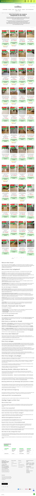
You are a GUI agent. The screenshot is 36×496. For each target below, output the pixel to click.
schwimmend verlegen (17, 343)
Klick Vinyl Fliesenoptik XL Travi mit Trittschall (30, 154)
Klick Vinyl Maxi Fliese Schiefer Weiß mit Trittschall (5, 116)
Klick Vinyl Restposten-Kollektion (13, 313)
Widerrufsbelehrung (21, 464)
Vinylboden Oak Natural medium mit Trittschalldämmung (14, 116)
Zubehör (16, 10)
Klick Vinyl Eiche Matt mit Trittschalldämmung (13, 230)
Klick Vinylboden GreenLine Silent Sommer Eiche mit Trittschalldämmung (5, 39)
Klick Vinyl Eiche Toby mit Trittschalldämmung (22, 213)
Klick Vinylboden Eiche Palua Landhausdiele (30, 174)
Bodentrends (19, 9)
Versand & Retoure (14, 463)
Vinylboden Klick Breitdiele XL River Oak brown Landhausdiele (30, 230)
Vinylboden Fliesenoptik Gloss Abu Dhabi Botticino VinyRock (22, 193)
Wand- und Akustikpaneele (29, 9)
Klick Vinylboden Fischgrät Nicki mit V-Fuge (22, 135)
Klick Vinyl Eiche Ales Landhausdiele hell (14, 58)
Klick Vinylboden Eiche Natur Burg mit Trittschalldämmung (22, 77)
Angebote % (23, 9)
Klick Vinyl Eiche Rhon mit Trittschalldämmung (22, 58)
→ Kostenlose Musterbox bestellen (6, 339)
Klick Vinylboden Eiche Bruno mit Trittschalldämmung (5, 230)
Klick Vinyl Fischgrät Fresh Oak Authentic (5, 213)
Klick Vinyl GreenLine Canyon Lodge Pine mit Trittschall (14, 135)
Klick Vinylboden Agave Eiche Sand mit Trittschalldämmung (14, 193)
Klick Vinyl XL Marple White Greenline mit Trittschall (5, 154)
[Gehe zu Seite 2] (23, 257)
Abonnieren (5, 483)
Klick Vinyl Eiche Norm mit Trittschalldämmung (13, 39)
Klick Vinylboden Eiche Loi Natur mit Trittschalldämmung (22, 97)
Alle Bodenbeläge (5, 9)
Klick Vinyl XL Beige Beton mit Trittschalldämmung (22, 230)
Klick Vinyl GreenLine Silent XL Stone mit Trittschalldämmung (5, 77)
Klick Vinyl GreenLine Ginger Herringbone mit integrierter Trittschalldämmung (5, 194)
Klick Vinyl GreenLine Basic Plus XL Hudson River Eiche (30, 96)
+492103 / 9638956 (31, 463)
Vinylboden (9, 9)
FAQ (12, 464)
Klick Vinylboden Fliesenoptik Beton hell (22, 248)
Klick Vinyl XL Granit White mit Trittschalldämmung (30, 58)
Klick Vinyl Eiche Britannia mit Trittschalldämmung (13, 174)
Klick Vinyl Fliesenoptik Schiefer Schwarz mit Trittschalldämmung (30, 213)
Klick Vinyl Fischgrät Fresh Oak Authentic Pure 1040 (30, 135)
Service (19, 10)
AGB (19, 463)
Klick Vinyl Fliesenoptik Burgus (30, 193)
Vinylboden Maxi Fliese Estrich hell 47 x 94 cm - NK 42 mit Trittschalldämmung (30, 249)
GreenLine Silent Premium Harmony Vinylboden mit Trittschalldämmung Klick (5, 97)
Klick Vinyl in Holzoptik (28, 317)
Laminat (13, 9)
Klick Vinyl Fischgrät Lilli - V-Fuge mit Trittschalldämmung (13, 155)
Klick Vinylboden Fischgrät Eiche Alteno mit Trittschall (14, 213)
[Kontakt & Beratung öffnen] (34, 494)
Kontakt (12, 462)
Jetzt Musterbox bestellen (23, 379)
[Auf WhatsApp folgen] (7, 486)
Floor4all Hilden (20, 467)
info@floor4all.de (31, 464)
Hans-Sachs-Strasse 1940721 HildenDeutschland (29, 471)
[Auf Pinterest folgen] (5, 486)
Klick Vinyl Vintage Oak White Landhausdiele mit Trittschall (5, 249)
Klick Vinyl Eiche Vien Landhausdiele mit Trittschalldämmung (14, 97)
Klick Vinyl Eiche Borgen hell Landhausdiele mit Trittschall (30, 39)
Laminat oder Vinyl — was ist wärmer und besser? (17, 331)
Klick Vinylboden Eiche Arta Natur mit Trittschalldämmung (30, 116)
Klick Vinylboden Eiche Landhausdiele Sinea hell (30, 77)
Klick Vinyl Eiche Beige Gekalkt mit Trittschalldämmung (22, 155)
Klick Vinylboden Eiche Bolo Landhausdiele (5, 58)
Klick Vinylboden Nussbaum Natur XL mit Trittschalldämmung (5, 174)
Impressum (20, 462)
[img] (18, 445)
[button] (13, 45)
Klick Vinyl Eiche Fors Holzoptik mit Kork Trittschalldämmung (22, 39)
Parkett (16, 9)
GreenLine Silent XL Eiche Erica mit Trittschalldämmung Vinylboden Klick (5, 136)
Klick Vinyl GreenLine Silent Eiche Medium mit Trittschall (22, 174)
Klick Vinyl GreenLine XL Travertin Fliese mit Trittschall (22, 116)
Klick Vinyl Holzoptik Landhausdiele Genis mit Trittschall (14, 77)
